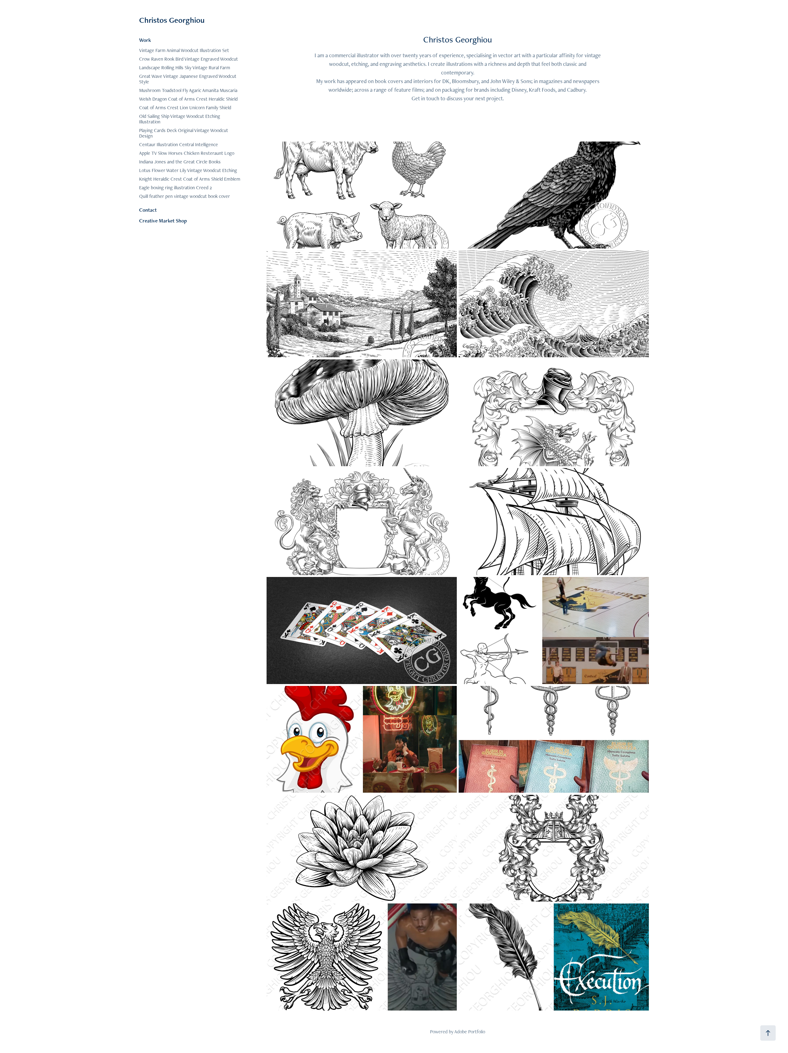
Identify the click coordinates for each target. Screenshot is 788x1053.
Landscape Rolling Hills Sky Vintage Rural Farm (184, 67)
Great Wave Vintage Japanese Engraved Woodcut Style (187, 79)
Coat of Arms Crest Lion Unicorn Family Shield (185, 107)
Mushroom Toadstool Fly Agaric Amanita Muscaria (188, 90)
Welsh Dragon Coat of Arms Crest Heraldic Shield (188, 99)
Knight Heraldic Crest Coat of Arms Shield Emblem (189, 179)
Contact (148, 209)
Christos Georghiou (172, 20)
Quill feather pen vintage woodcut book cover (184, 196)
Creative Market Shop (163, 220)
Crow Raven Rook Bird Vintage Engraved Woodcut (188, 59)
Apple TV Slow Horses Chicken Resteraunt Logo (186, 153)
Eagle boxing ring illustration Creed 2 (175, 187)
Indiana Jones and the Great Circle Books (180, 161)
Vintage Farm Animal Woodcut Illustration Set (184, 50)
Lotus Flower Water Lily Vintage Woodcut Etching (188, 170)
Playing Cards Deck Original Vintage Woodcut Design (183, 133)
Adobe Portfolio (469, 1031)
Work (145, 40)
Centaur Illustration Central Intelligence (178, 144)
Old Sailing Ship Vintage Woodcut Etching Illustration (179, 119)
